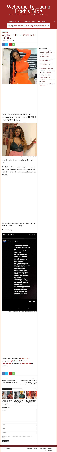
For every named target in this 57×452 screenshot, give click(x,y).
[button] (54, 21)
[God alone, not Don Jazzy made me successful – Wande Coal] (19, 395)
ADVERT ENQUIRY (26, 21)
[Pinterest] (10, 44)
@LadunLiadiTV (25, 363)
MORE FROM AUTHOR (17, 389)
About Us (19, 21)
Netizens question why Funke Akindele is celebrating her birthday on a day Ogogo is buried (46, 52)
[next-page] (36, 389)
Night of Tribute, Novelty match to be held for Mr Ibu (9, 381)
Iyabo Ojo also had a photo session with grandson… (46, 80)
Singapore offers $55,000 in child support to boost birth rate (46, 63)
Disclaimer (34, 21)
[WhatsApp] (13, 44)
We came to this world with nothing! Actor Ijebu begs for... (31, 401)
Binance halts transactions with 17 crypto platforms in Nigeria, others (46, 67)
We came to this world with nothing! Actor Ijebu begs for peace (46, 71)
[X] (6, 44)
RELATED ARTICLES (6, 389)
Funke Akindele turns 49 (44, 77)
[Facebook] (3, 44)
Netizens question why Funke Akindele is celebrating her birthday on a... (7, 402)
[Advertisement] (19, 88)
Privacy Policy (12, 21)
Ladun (4, 40)
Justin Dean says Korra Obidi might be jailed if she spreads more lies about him (29, 382)
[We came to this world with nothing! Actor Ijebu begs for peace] (31, 395)
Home (3, 30)
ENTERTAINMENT (23, 26)
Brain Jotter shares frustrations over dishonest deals (47, 84)
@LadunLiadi (24, 358)
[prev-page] (34, 389)
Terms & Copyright (42, 21)
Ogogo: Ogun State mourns (45, 74)
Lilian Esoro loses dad (44, 56)
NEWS (15, 26)
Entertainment (7, 30)
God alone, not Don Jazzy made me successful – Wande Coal (18, 402)
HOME (10, 26)
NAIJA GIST (33, 26)
